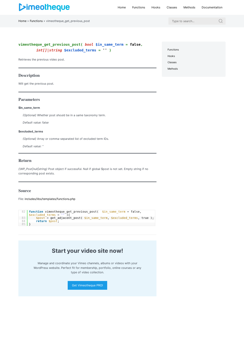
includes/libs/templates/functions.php (50, 199)
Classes (172, 7)
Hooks (155, 7)
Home (122, 7)
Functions (138, 7)
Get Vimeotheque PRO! (87, 285)
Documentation (212, 7)
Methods (189, 7)
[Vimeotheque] (44, 7)
